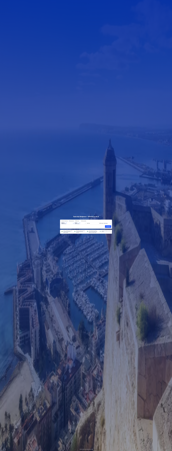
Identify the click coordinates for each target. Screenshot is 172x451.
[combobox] (67, 223)
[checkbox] (84, 221)
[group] (67, 223)
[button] (122, 1)
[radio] (64, 221)
